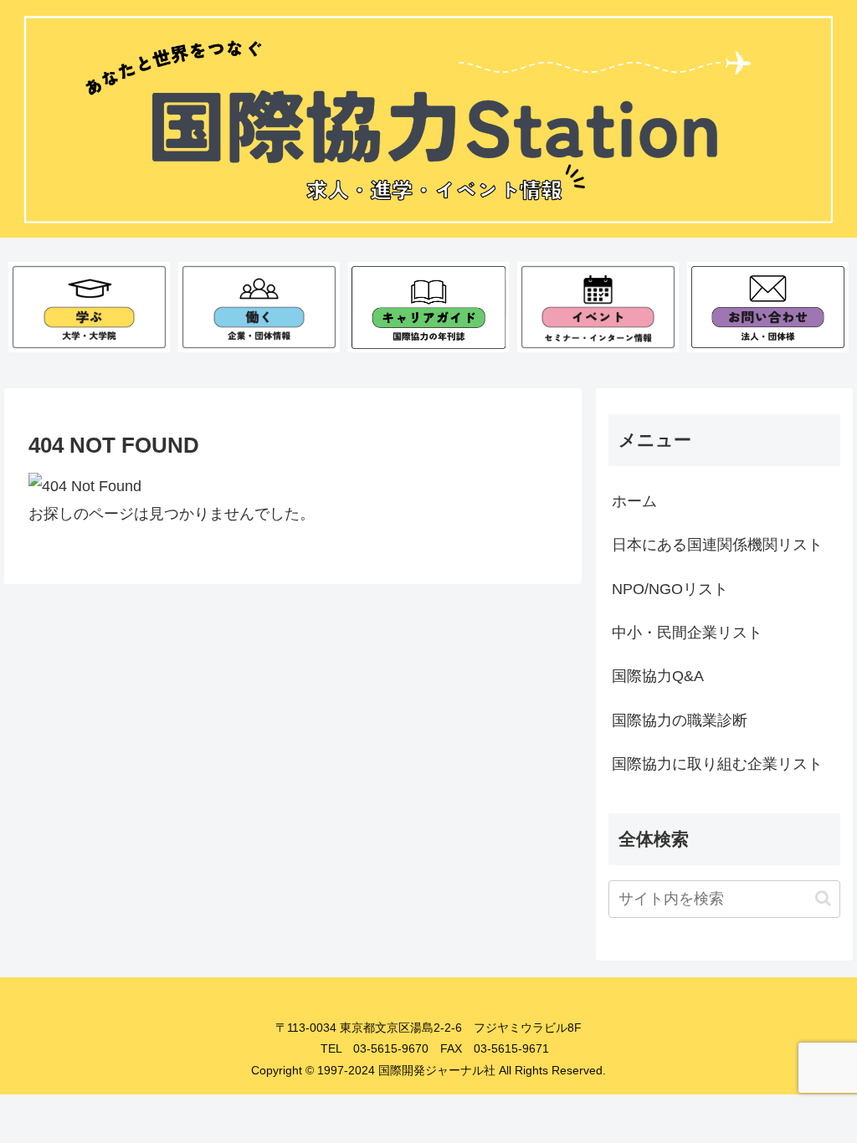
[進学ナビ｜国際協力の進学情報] (89, 307)
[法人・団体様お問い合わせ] (768, 307)
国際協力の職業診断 (679, 720)
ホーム (634, 501)
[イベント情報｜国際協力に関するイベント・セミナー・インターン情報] (598, 307)
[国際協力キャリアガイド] (429, 307)
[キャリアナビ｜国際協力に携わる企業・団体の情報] (259, 307)
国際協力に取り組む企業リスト (717, 764)
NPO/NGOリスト (670, 589)
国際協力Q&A (658, 676)
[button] (823, 898)
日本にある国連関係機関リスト (717, 544)
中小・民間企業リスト (687, 632)
